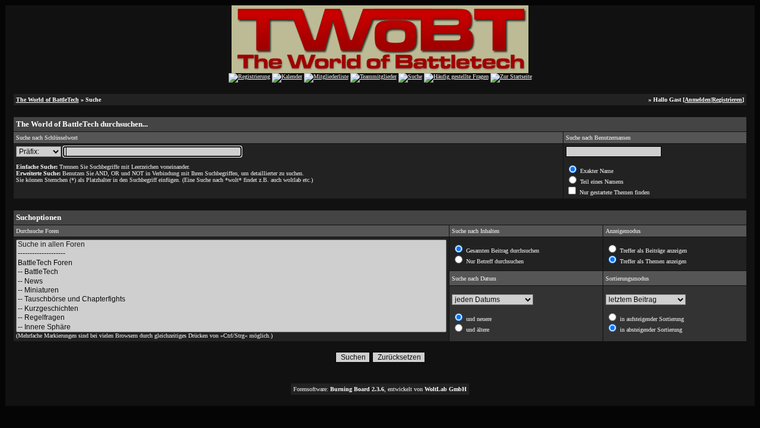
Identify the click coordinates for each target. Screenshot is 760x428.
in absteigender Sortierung (650, 329)
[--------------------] (231, 253)
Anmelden (698, 99)
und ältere (476, 329)
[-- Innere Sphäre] (231, 327)
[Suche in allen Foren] (231, 244)
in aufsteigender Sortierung (651, 319)
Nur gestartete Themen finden (614, 192)
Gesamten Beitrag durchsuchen (501, 250)
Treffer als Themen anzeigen (652, 261)
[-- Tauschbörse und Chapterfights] (231, 299)
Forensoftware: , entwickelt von (380, 389)
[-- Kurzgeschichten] (231, 308)
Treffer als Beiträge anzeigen (652, 250)
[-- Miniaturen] (231, 290)
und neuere (478, 319)
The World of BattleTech (47, 99)
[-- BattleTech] (231, 272)
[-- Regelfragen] (231, 317)
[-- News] (231, 281)
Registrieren (727, 99)
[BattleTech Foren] (231, 263)
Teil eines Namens (600, 181)
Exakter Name (595, 171)
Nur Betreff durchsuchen (494, 261)
